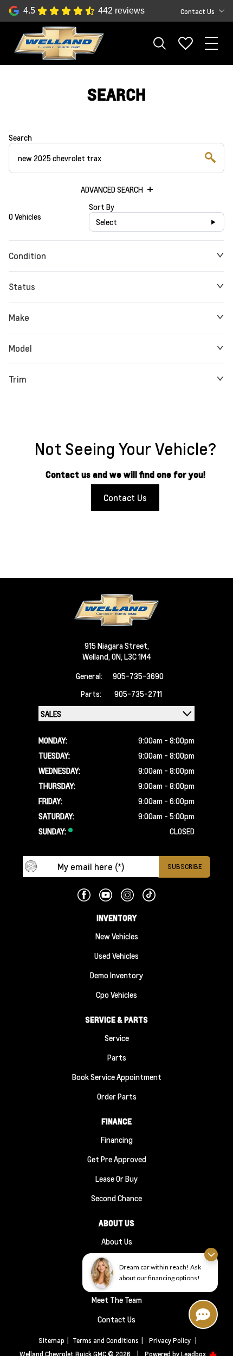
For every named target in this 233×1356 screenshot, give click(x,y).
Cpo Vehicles (116, 994)
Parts (116, 1057)
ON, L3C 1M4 (131, 656)
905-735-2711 (138, 694)
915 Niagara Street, (117, 645)
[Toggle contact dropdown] (221, 11)
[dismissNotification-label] (211, 1254)
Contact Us (125, 497)
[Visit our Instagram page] (127, 894)
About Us (116, 1241)
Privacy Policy (170, 1341)
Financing (117, 1139)
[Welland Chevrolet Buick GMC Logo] (59, 43)
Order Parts (117, 1096)
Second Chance (116, 1198)
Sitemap (51, 1341)
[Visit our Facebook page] (83, 894)
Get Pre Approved (116, 1159)
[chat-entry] (203, 1314)
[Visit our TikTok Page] (149, 894)
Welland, (97, 656)
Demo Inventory (116, 975)
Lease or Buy (116, 1178)
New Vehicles (116, 936)
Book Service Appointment (116, 1077)
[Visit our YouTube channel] (105, 894)
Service (117, 1038)
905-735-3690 (138, 676)
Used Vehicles (116, 955)
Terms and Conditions (106, 1341)
